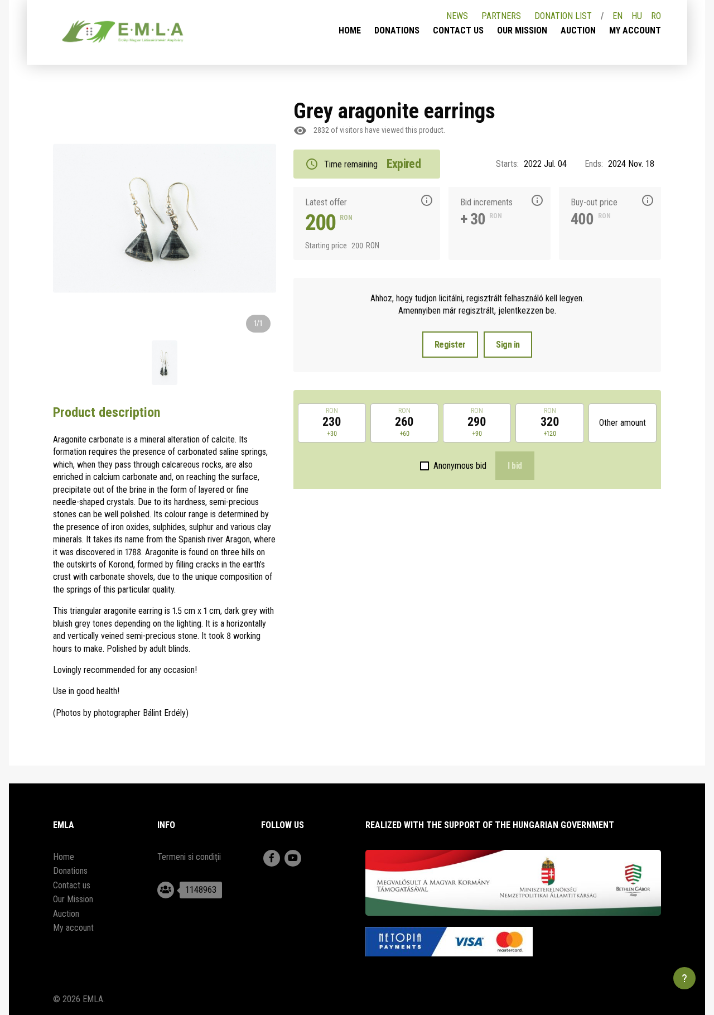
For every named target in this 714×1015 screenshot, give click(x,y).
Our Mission (522, 30)
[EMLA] (122, 34)
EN (617, 16)
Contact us (458, 30)
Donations (396, 30)
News (457, 16)
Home (350, 30)
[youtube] (292, 858)
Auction (578, 30)
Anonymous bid (459, 465)
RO (656, 16)
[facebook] (271, 858)
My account (635, 30)
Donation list (563, 16)
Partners (501, 16)
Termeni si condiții (189, 857)
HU (636, 16)
